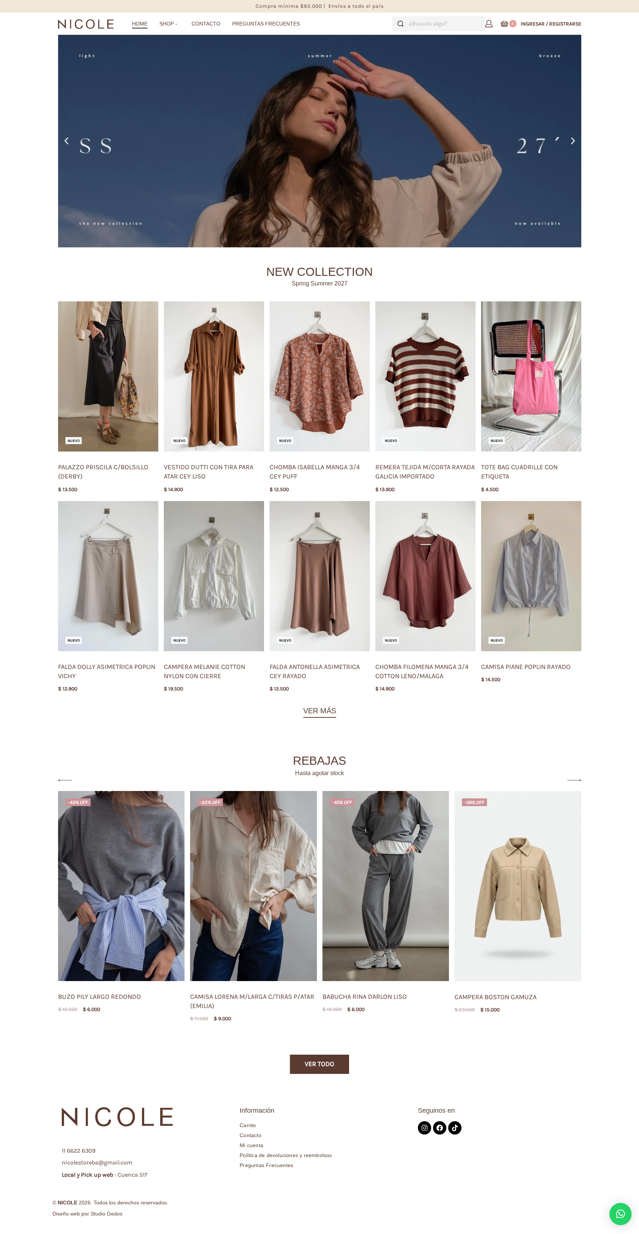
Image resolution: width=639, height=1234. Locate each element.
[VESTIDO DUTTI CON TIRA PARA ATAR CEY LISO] (214, 376)
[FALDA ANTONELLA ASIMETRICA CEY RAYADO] (320, 576)
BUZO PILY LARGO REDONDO (99, 997)
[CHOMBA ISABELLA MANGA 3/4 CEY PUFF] (320, 376)
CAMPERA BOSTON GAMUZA (495, 997)
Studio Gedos (106, 1214)
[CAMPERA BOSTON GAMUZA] (517, 886)
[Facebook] (439, 1128)
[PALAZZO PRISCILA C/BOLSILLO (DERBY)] (108, 376)
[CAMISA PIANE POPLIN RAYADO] (531, 576)
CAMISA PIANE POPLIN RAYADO (526, 667)
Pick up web (97, 1174)
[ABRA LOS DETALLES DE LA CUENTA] (489, 24)
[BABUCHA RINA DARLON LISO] (385, 886)
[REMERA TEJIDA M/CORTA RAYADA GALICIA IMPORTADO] (425, 376)
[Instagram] (424, 1128)
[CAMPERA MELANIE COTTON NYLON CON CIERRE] (214, 576)
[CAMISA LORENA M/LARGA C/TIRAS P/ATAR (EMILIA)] (253, 886)
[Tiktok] (455, 1128)
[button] (66, 141)
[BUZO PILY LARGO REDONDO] (121, 886)
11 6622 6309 (78, 1150)
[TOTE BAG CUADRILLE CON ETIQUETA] (531, 376)
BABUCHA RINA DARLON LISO (364, 997)
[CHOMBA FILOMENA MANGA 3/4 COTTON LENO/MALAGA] (425, 576)
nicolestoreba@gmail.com (97, 1162)
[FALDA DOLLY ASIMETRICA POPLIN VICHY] (108, 576)
